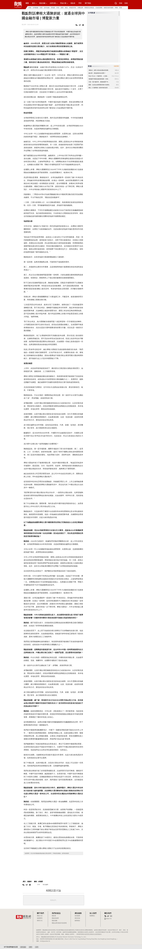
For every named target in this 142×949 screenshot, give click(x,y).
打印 (38, 884)
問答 (80, 3)
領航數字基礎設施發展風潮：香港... (99, 79)
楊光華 (117, 73)
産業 (62, 7)
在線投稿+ (116, 66)
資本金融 (46, 7)
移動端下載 (108, 918)
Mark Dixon (115, 76)
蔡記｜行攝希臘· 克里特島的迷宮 (98, 87)
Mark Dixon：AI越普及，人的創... (99, 76)
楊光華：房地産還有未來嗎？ (97, 73)
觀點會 (73, 3)
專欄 (116, 7)
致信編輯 (45, 884)
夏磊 (117, 84)
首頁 (27, 3)
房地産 (53, 7)
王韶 (117, 82)
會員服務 (77, 915)
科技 (58, 7)
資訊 (33, 3)
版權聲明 (39, 918)
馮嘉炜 (29, 881)
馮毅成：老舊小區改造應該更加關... (99, 70)
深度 (41, 7)
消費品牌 (80, 7)
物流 (66, 7)
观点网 (24, 24)
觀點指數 (42, 3)
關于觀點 (88, 3)
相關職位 (92, 915)
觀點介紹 (39, 915)
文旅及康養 (99, 7)
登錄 (120, 3)
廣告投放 (77, 918)
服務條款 (77, 920)
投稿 (126, 3)
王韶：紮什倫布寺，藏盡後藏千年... (99, 82)
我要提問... (53, 900)
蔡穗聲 (117, 87)
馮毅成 (117, 70)
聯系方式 (39, 920)
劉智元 (117, 79)
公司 (36, 947)
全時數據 (35, 7)
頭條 (29, 7)
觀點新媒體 (55, 918)
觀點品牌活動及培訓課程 (59, 923)
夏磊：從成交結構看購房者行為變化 (99, 84)
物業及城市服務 (108, 7)
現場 (120, 7)
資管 (30, 947)
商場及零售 (72, 7)
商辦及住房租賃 (89, 7)
